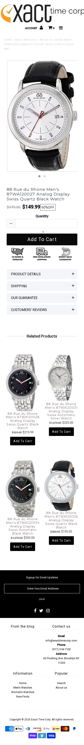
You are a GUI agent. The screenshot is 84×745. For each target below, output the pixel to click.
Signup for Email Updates (42, 577)
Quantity (42, 216)
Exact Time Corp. (41, 719)
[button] (39, 176)
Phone (61, 644)
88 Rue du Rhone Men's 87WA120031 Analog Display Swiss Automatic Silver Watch (61, 411)
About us (61, 687)
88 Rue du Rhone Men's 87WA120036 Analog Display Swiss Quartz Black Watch (61, 520)
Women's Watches (22, 692)
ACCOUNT (31, 28)
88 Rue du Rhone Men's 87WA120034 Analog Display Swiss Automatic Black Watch (22, 526)
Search (61, 683)
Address (61, 653)
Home (8, 40)
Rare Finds (22, 696)
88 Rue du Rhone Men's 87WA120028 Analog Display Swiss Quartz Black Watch (23, 421)
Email (61, 636)
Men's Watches (26, 40)
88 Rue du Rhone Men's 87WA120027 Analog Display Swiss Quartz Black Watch (38, 194)
